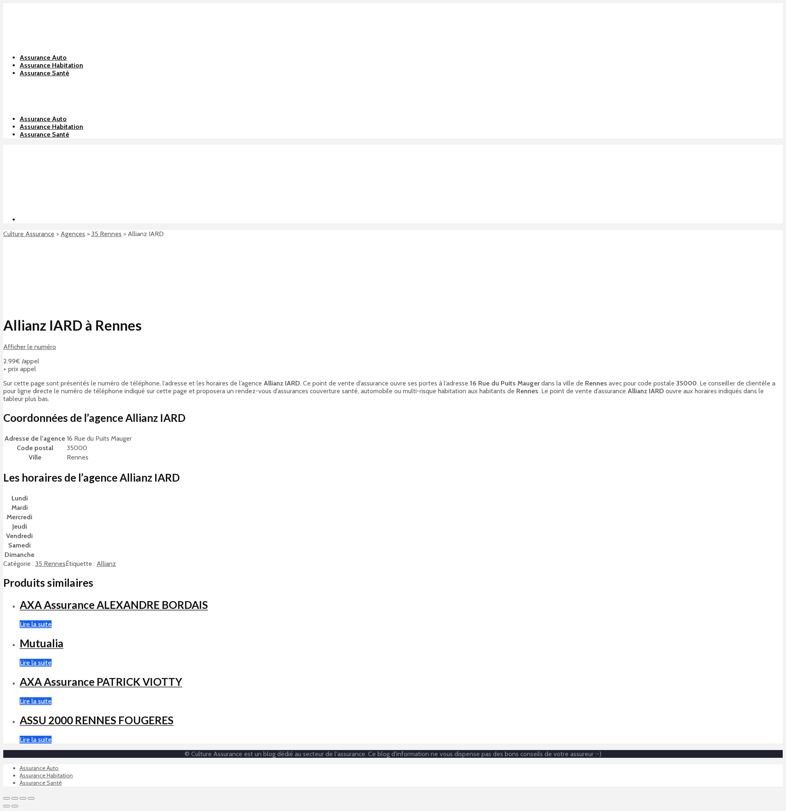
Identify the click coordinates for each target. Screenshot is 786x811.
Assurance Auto (43, 119)
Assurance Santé (44, 134)
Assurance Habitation (51, 127)
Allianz (106, 564)
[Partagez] (14, 798)
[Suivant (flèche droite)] (14, 806)
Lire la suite (36, 624)
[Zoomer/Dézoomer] (31, 798)
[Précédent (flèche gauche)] (6, 806)
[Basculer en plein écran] (23, 798)
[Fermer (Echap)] (6, 798)
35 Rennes (106, 234)
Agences (73, 234)
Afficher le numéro (29, 347)
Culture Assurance (28, 234)
